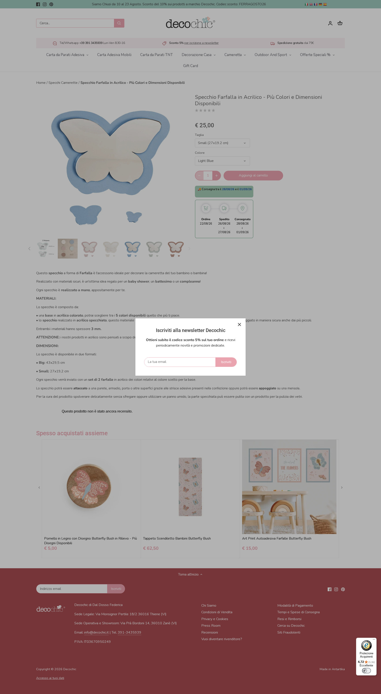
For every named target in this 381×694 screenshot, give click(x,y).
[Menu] (374, 640)
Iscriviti (226, 362)
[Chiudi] (239, 324)
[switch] (366, 670)
